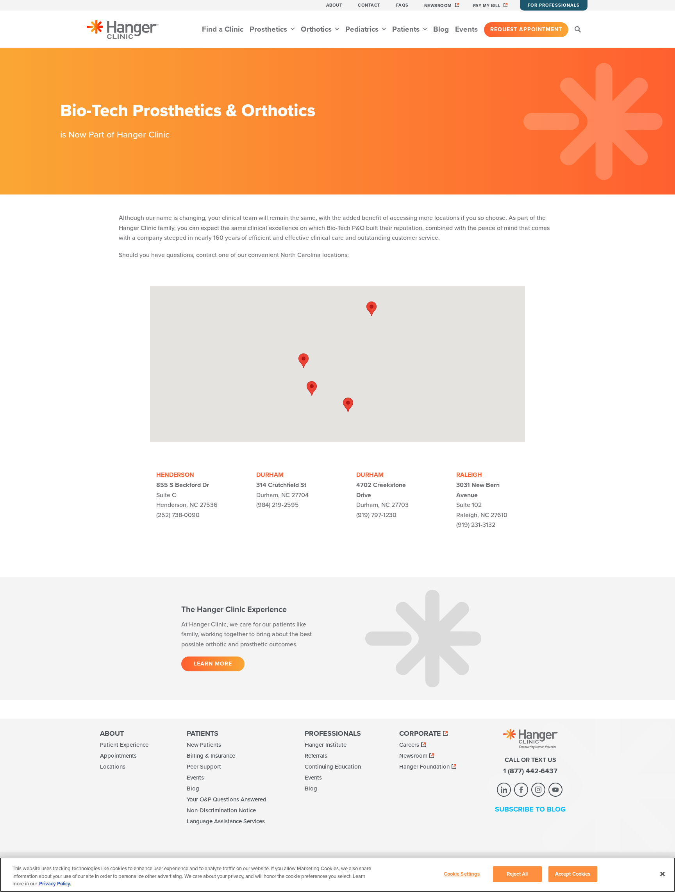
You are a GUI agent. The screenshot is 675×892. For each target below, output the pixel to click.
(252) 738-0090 (178, 515)
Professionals (333, 733)
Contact (369, 5)
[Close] (662, 873)
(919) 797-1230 (376, 515)
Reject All (517, 874)
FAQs (402, 5)
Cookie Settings (462, 874)
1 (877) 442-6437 (530, 771)
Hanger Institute (325, 744)
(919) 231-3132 (475, 525)
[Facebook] (521, 790)
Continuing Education (333, 766)
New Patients (204, 744)
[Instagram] (538, 790)
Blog (441, 29)
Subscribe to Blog (530, 809)
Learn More (213, 663)
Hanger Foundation (424, 766)
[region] (337, 874)
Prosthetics (269, 29)
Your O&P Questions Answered (226, 799)
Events (466, 29)
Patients (406, 29)
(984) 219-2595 (277, 505)
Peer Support (204, 766)
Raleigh (469, 475)
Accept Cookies (573, 874)
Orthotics (317, 29)
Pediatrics (362, 29)
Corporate (420, 733)
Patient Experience (124, 744)
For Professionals (554, 5)
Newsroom (438, 5)
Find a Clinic (222, 29)
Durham (270, 475)
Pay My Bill (487, 5)
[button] (371, 308)
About (334, 5)
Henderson (175, 475)
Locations (112, 766)
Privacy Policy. (55, 884)
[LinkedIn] (504, 790)
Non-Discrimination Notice (221, 810)
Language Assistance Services (226, 821)
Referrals (316, 755)
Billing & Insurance (211, 755)
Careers (409, 744)
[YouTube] (555, 790)
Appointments (118, 755)
